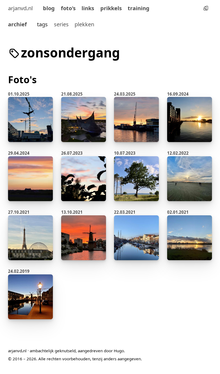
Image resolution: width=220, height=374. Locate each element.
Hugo (119, 350)
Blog (49, 8)
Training (138, 8)
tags (42, 24)
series (61, 24)
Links (88, 8)
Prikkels (111, 8)
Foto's (68, 8)
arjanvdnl (20, 8)
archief (17, 24)
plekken (84, 24)
